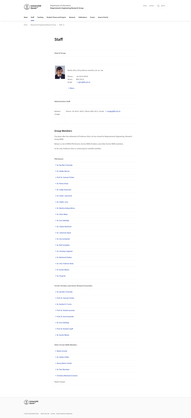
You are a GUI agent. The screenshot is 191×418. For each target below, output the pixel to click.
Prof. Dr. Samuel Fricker (65, 177)
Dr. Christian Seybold (64, 251)
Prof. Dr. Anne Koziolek (65, 316)
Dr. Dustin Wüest (63, 270)
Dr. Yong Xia (61, 276)
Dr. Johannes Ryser (64, 233)
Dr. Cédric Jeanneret (64, 196)
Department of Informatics (60, 5)
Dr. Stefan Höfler (63, 357)
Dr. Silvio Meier (62, 214)
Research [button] (72, 17)
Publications (82, 17)
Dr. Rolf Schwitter (63, 245)
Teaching (40, 17)
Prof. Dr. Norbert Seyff (65, 329)
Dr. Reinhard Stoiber (64, 257)
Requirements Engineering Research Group (66, 8)
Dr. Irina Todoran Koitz (65, 263)
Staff (61, 25)
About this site (45, 414)
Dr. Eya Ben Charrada (64, 165)
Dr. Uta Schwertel (63, 239)
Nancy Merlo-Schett (64, 363)
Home (145, 6)
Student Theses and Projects (56, 17)
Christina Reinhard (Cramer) (67, 375)
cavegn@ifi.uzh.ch (113, 111)
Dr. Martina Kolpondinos (66, 208)
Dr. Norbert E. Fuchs (64, 304)
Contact (151, 6)
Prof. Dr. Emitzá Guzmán (66, 310)
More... (72, 88)
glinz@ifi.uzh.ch (84, 82)
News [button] (26, 17)
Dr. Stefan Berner (63, 171)
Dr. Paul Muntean (63, 369)
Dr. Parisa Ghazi (62, 183)
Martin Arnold (62, 351)
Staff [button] (32, 17)
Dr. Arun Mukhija (63, 220)
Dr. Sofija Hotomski (64, 190)
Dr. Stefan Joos (62, 202)
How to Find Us (103, 17)
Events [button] (92, 17)
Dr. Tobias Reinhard (64, 226)
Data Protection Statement (64, 414)
